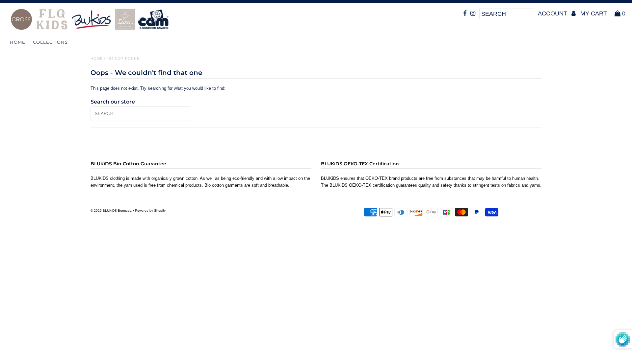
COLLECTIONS (50, 42)
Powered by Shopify (150, 210)
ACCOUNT (553, 13)
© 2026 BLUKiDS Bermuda (111, 210)
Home (17, 42)
